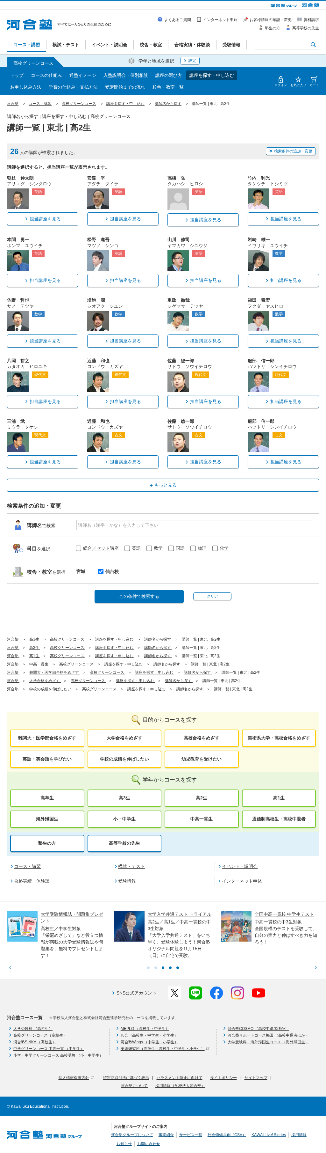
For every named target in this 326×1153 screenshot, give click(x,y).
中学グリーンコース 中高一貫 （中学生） (48, 1049)
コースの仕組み (46, 75)
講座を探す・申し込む (211, 75)
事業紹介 (166, 1135)
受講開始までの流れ (125, 87)
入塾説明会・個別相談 (125, 75)
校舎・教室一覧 (168, 87)
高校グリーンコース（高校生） (40, 1035)
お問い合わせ (148, 1144)
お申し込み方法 (25, 87)
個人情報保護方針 (74, 1078)
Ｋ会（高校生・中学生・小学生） (149, 1035)
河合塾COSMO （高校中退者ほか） (258, 1028)
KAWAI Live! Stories (269, 1135)
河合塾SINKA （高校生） (34, 1042)
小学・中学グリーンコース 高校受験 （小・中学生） (58, 1055)
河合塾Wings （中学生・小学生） (149, 1042)
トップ (17, 75)
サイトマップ (255, 1078)
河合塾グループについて (132, 1135)
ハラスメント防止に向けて (179, 1078)
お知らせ (124, 1144)
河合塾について (134, 1085)
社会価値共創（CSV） (227, 1135)
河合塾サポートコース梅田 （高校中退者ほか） (268, 1035)
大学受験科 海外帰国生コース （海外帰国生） (268, 1042)
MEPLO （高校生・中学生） (145, 1028)
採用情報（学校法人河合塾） (180, 1085)
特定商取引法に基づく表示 (126, 1078)
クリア (212, 596)
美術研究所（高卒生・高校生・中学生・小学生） (163, 1049)
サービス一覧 (190, 1135)
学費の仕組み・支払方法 (73, 87)
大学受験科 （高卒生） (33, 1028)
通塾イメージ (82, 75)
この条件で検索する (139, 596)
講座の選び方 (168, 75)
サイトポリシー (223, 1078)
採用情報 (299, 1135)
